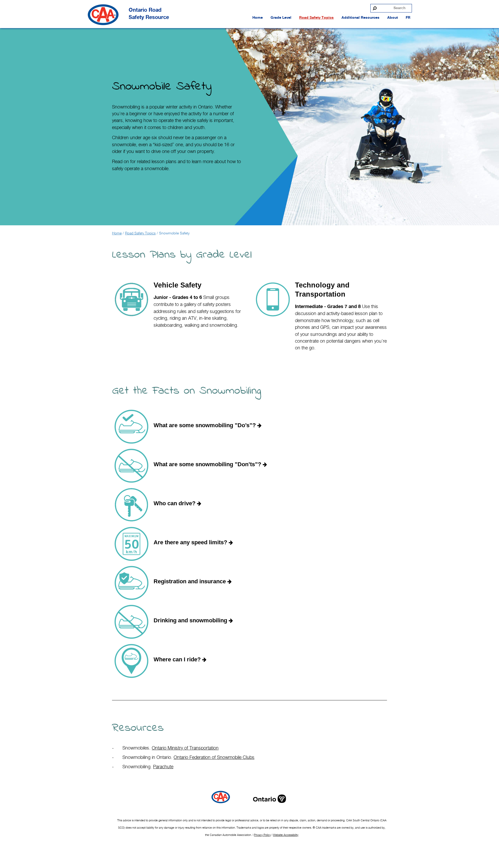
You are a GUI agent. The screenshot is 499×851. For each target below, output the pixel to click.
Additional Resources (360, 18)
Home (257, 18)
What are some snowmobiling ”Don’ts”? (208, 464)
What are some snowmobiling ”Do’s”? (205, 425)
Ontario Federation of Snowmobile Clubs (214, 757)
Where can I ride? (178, 659)
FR (408, 18)
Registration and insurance (190, 581)
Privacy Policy (262, 834)
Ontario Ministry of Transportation (185, 748)
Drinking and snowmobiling (191, 620)
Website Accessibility (285, 834)
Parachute (163, 766)
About (392, 18)
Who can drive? (175, 503)
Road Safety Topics (316, 18)
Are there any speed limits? (191, 542)
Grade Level (281, 18)
